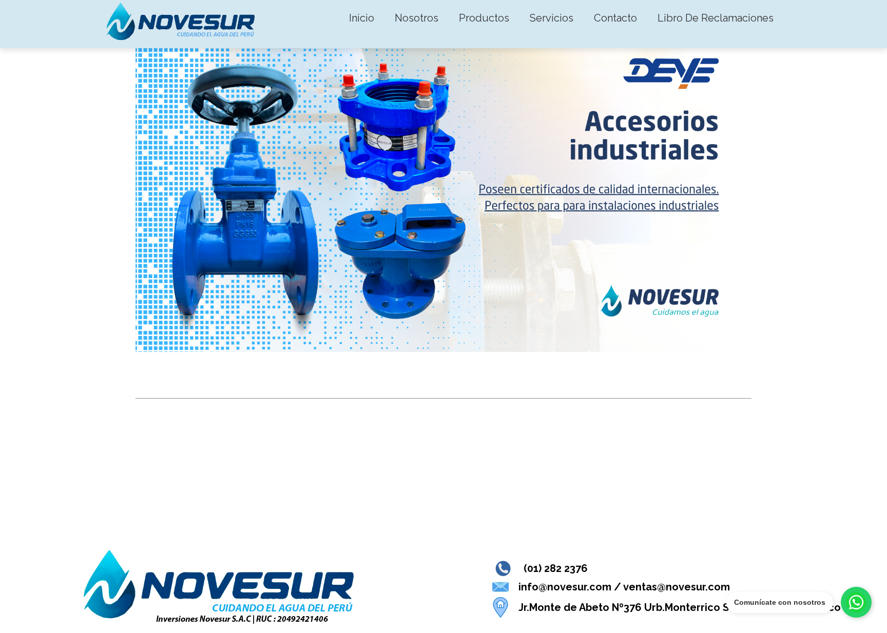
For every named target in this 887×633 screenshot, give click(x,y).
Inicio (361, 18)
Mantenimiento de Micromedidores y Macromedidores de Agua (397, 523)
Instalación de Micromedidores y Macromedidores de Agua (381, 426)
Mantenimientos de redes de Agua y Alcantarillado (353, 475)
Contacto (615, 18)
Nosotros (416, 18)
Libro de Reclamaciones (716, 18)
